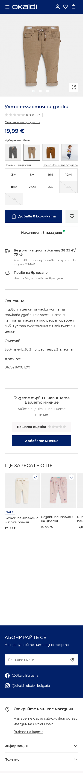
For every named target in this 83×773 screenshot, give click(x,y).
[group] (41, 55)
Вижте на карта (28, 732)
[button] (33, 91)
